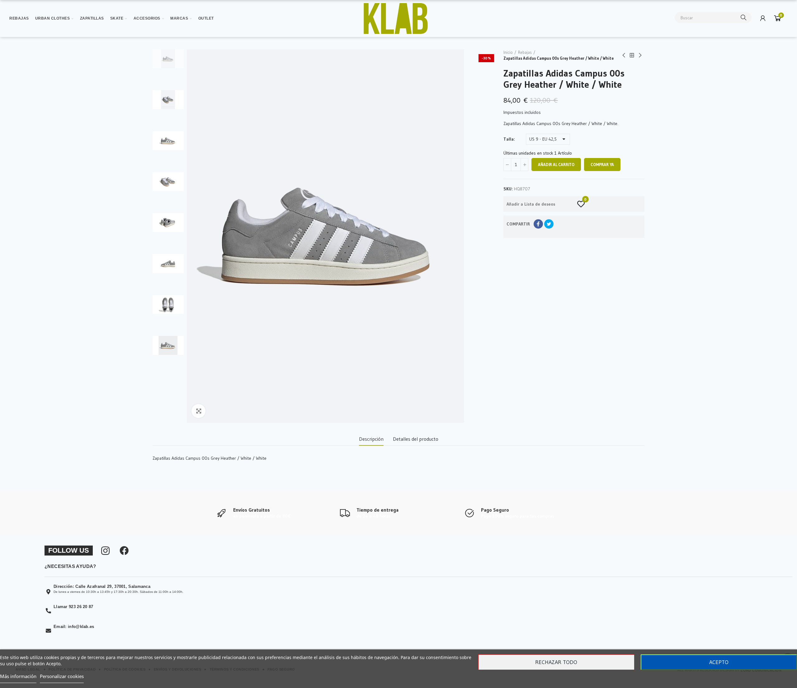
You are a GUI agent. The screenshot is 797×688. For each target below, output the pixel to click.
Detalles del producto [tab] (415, 439)
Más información (18, 676)
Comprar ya (602, 164)
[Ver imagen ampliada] (396, 18)
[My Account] (763, 18)
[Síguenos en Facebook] (124, 551)
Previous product (624, 55)
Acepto (719, 662)
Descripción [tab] (371, 439)
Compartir (538, 224)
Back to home (632, 55)
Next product (639, 55)
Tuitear (549, 224)
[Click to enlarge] (198, 411)
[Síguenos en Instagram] (105, 551)
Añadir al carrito (556, 164)
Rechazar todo (556, 662)
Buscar (744, 17)
